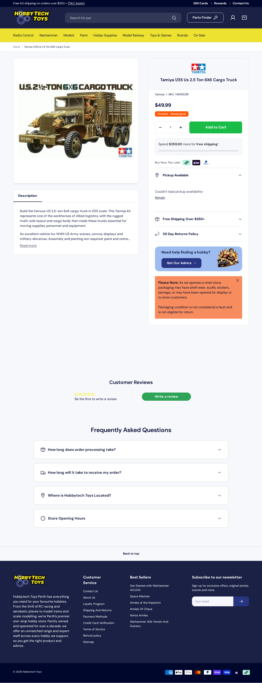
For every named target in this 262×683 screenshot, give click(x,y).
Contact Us (241, 3)
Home (16, 47)
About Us (89, 597)
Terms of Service (94, 629)
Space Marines (140, 596)
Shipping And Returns (97, 610)
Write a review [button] (166, 396)
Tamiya (160, 94)
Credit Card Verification (98, 623)
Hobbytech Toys (32, 671)
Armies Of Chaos (141, 609)
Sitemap (88, 642)
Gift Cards (201, 3)
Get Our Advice (179, 263)
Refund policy (92, 635)
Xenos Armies (139, 615)
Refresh (160, 197)
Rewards (220, 3)
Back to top (131, 553)
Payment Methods (95, 616)
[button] (244, 17)
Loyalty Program (93, 604)
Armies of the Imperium (145, 602)
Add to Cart (215, 127)
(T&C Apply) (76, 3)
